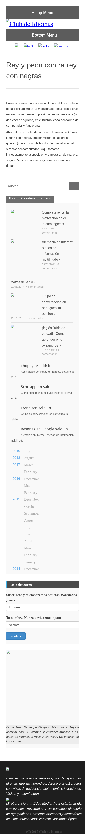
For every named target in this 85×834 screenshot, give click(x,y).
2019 (16, 451)
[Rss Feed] (45, 46)
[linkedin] (62, 46)
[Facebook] (19, 46)
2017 (16, 465)
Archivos (46, 198)
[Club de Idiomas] (42, 24)
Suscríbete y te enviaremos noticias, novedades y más (41, 597)
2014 (16, 569)
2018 (16, 458)
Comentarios (28, 198)
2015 (16, 499)
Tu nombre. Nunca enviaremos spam (33, 617)
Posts (12, 198)
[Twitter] (31, 46)
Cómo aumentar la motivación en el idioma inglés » (55, 218)
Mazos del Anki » (23, 282)
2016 (16, 479)
